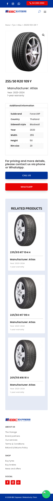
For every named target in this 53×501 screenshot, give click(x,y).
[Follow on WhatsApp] (19, 3)
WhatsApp (26, 186)
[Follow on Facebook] (7, 4)
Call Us (26, 175)
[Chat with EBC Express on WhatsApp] (46, 494)
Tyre (13, 25)
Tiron (35, 497)
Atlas (20, 25)
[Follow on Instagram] (13, 4)
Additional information (22, 105)
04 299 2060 (38, 3)
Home (7, 25)
